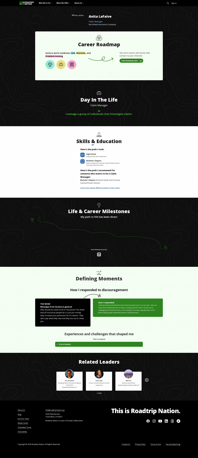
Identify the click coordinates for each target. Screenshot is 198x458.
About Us (21, 410)
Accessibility (22, 432)
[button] (147, 380)
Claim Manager (96, 21)
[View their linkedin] (99, 254)
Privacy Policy (140, 444)
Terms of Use (155, 444)
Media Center (23, 423)
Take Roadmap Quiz (129, 61)
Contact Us (126, 444)
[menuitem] (168, 3)
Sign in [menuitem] (174, 3)
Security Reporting (173, 444)
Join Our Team (23, 419)
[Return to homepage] (26, 3)
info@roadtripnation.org (54, 410)
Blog (19, 414)
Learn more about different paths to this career (100, 188)
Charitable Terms (24, 427)
